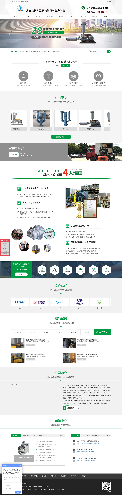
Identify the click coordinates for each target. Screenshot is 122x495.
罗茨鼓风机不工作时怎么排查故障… (46, 455)
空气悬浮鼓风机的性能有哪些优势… (46, 441)
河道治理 (59, 332)
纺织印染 (73, 332)
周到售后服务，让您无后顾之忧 (85, 242)
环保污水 (18, 332)
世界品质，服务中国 (32, 202)
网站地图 (109, 1)
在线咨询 (21, 274)
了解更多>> (67, 405)
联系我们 (105, 16)
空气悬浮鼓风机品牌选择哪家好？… (46, 444)
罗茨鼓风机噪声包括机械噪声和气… (46, 449)
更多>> (62, 435)
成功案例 (83, 16)
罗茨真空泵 (27, 51)
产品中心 (72, 16)
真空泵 (61, 16)
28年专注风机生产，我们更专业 (36, 188)
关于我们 (27, 16)
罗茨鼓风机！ (17, 148)
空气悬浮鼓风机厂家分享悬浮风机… (46, 460)
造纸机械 (32, 332)
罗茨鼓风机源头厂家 (80, 226)
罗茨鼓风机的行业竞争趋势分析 (45, 457)
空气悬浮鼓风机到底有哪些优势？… (46, 447)
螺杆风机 (38, 16)
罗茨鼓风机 (50, 16)
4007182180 (65, 65)
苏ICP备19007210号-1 (22, 483)
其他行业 (87, 332)
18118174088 (21, 270)
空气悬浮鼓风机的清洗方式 (44, 452)
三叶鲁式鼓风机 (56, 51)
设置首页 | (104, 1)
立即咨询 (14, 154)
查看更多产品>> (61, 137)
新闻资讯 (94, 16)
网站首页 (16, 16)
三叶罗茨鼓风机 (47, 51)
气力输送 (46, 332)
